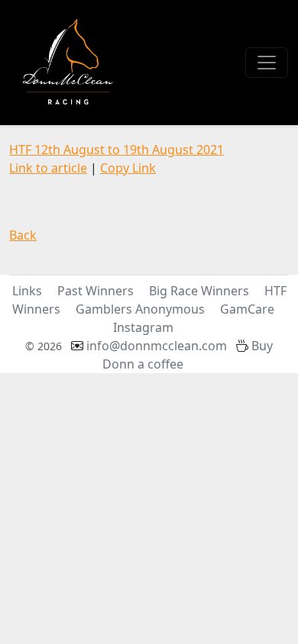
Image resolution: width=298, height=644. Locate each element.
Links (27, 290)
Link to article (48, 167)
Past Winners (95, 290)
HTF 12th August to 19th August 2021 (116, 149)
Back (23, 235)
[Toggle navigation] (266, 62)
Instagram (143, 327)
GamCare (247, 309)
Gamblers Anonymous (140, 309)
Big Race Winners (199, 290)
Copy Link (128, 167)
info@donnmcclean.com (156, 345)
